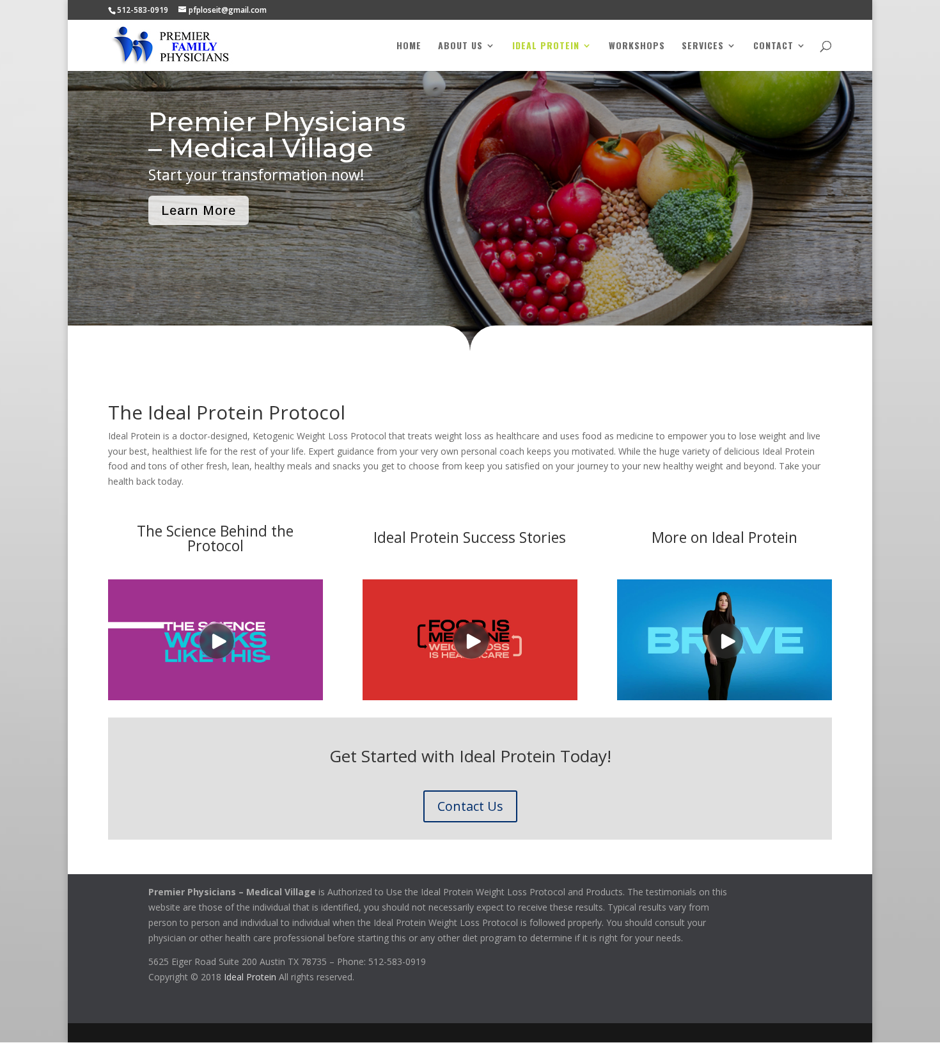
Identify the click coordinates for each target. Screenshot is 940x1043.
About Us (460, 46)
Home (408, 46)
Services (703, 46)
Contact (773, 46)
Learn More (198, 210)
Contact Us (470, 806)
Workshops (637, 46)
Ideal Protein (545, 46)
